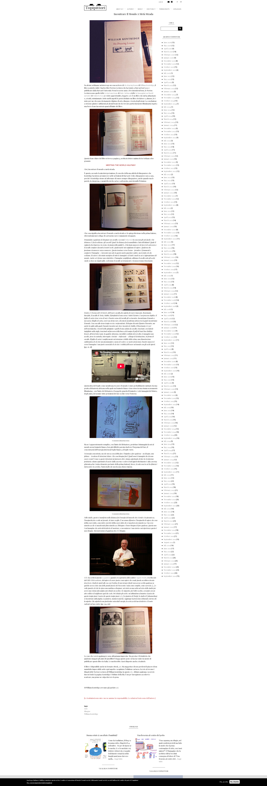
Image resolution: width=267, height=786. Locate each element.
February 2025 (169, 88)
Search (180, 29)
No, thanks (234, 782)
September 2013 (170, 472)
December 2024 (170, 95)
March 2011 (168, 558)
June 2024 (167, 110)
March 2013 (168, 487)
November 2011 (169, 533)
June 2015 (167, 410)
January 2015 (168, 426)
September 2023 (170, 137)
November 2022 (170, 165)
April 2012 (167, 518)
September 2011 (170, 539)
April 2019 (167, 285)
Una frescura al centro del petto (151, 735)
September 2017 (170, 340)
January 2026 (169, 58)
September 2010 (170, 576)
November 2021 (169, 199)
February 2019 (169, 291)
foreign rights (164, 9)
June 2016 (167, 377)
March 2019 (168, 288)
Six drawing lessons (131, 85)
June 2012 (167, 512)
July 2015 (167, 407)
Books (140, 9)
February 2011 (169, 561)
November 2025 (170, 64)
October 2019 (169, 269)
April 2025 (167, 82)
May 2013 (167, 481)
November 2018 (169, 300)
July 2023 (167, 141)
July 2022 (167, 174)
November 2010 (170, 570)
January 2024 (169, 125)
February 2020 (169, 257)
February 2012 (169, 524)
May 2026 (167, 45)
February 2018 (169, 325)
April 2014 (167, 450)
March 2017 (168, 352)
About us (119, 9)
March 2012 (168, 521)
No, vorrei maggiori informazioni (39, 783)
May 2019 (167, 282)
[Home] (95, 7)
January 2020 (169, 260)
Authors (130, 9)
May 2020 (167, 248)
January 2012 (168, 527)
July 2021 (167, 208)
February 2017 (169, 355)
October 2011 (169, 536)
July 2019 (167, 275)
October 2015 (169, 401)
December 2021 (169, 196)
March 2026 (168, 52)
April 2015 (167, 416)
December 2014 (169, 429)
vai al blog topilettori (158, 771)
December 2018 (169, 297)
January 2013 (168, 493)
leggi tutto (118, 759)
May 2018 (167, 315)
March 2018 (168, 321)
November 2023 (170, 131)
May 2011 (167, 551)
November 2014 (170, 432)
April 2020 (168, 251)
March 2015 (168, 420)
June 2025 (167, 76)
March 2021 (168, 220)
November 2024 (170, 98)
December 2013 (169, 463)
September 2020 (170, 239)
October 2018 (169, 303)
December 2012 (169, 496)
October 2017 (169, 337)
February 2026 (169, 55)
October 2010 (169, 573)
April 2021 (167, 217)
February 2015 (169, 423)
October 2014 (169, 435)
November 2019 (170, 266)
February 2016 (169, 389)
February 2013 (169, 490)
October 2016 (169, 367)
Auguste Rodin (141, 578)
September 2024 (170, 104)
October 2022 (169, 168)
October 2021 (169, 202)
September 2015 (170, 404)
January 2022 (169, 193)
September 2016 (170, 371)
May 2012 (167, 515)
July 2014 (167, 441)
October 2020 (169, 236)
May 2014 (167, 447)
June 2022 (167, 177)
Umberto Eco (98, 96)
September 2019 (170, 272)
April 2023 (167, 150)
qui (129, 96)
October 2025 (169, 67)
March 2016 (168, 386)
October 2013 (169, 469)
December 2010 (169, 567)
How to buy (150, 9)
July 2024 (167, 107)
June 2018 (167, 312)
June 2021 (167, 211)
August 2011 (168, 542)
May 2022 (167, 180)
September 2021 (170, 205)
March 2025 (168, 85)
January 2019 (168, 294)
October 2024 (169, 101)
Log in (161, 2)
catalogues (177, 9)
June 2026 (167, 42)
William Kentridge (147, 85)
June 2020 (167, 245)
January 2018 (168, 328)
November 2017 (169, 334)
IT (177, 2)
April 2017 (167, 349)
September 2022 (170, 171)
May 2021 (167, 214)
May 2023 (167, 147)
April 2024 (168, 116)
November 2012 (169, 499)
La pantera (106, 578)
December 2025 (169, 61)
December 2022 (169, 162)
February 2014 (169, 456)
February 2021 (169, 223)
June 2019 (167, 279)
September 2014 (170, 438)
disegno (87, 711)
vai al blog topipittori (108, 769)
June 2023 (167, 144)
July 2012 (167, 509)
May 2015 (167, 413)
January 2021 (168, 226)
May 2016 (167, 380)
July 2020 (167, 242)
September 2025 (170, 70)
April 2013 (167, 484)
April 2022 (168, 183)
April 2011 (167, 555)
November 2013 (169, 466)
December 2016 (169, 361)
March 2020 (168, 254)
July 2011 (167, 545)
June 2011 (167, 548)
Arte (86, 709)
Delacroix (128, 240)
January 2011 (168, 564)
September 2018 (170, 306)
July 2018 (167, 309)
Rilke (86, 578)
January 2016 (168, 392)
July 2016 (167, 374)
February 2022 (169, 190)
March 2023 (168, 153)
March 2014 (168, 453)
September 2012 (170, 506)
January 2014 (168, 459)
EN (181, 2)
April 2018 (167, 318)
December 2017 (169, 331)
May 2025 (167, 79)
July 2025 (167, 73)
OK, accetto (223, 782)
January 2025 (168, 91)
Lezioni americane (111, 93)
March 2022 (168, 186)
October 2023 (169, 134)
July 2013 (167, 475)
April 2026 (168, 48)
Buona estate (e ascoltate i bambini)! (102, 735)
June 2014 (167, 444)
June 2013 (167, 478)
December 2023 (169, 128)
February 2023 (169, 156)
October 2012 (169, 502)
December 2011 (169, 530)
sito (131, 672)
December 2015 (169, 395)
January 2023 (168, 159)
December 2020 (170, 229)
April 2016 (167, 383)
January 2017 (168, 358)
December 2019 (169, 263)
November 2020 (170, 232)
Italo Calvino (125, 93)
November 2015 (169, 398)
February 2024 (169, 122)
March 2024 (168, 119)
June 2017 (167, 343)
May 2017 (167, 346)
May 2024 (167, 113)
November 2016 (170, 364)
